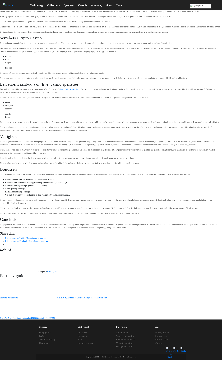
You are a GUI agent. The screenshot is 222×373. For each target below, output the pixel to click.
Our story (82, 332)
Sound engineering (125, 336)
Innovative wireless (125, 339)
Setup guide (44, 332)
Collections (53, 5)
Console (82, 5)
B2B (80, 339)
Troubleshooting (47, 339)
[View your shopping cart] (215, 8)
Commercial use (85, 343)
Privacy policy (162, 332)
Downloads (44, 343)
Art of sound (122, 332)
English (199, 5)
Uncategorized (53, 271)
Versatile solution (124, 343)
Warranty (159, 343)
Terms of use (161, 336)
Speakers (69, 5)
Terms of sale (161, 339)
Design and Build (124, 346)
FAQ (41, 336)
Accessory (97, 5)
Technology (37, 5)
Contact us (83, 336)
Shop (109, 5)
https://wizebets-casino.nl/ (71, 89)
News (119, 5)
